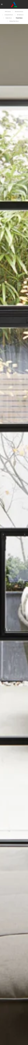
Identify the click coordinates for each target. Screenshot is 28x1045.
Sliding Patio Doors (14, 21)
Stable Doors (9, 18)
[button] (2, 4)
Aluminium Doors (19, 11)
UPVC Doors (8, 11)
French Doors (19, 18)
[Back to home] (14, 4)
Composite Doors (9, 14)
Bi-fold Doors (20, 14)
